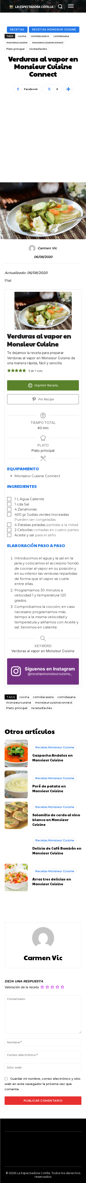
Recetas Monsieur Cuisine (54, 29)
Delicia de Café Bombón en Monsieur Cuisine (56, 850)
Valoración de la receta (22, 987)
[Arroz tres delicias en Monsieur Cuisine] (16, 877)
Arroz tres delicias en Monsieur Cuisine (51, 881)
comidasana (61, 36)
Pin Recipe (45, 399)
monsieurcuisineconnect (47, 42)
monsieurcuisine (17, 42)
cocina (22, 36)
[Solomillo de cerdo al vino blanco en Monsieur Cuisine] (16, 815)
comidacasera (40, 36)
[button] (9, 370)
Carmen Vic (47, 248)
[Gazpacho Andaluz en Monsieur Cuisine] (16, 753)
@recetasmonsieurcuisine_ (50, 674)
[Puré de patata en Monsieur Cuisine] (16, 784)
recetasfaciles (38, 49)
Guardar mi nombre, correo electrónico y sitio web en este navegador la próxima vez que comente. (42, 1084)
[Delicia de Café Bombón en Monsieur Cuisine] (16, 846)
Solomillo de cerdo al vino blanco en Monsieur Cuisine (56, 819)
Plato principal (15, 49)
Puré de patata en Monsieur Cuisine (49, 788)
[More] (68, 89)
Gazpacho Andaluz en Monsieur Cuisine (52, 757)
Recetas (17, 29)
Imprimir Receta (45, 385)
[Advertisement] (43, 132)
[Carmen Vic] (33, 248)
